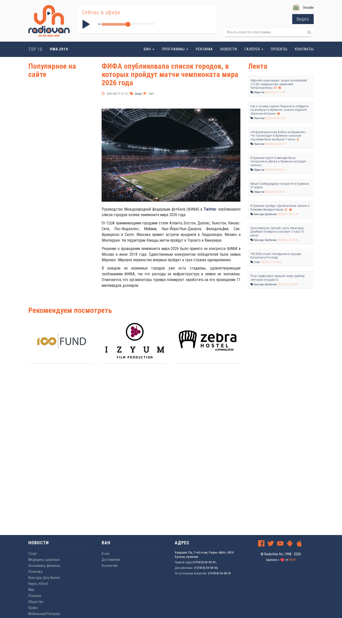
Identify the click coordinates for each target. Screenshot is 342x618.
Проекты (279, 49)
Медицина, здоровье (44, 560)
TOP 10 (35, 49)
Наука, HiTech (38, 584)
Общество (259, 92)
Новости (228, 49)
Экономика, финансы (44, 566)
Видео (303, 19)
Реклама (204, 49)
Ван (148, 49)
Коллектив (109, 566)
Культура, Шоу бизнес (265, 214)
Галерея (253, 49)
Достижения (111, 560)
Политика (259, 118)
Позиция (34, 596)
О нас (106, 554)
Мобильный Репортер (44, 614)
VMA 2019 (59, 49)
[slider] (127, 24)
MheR (292, 560)
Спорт (138, 94)
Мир (31, 590)
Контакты (304, 49)
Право (33, 608)
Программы (174, 49)
